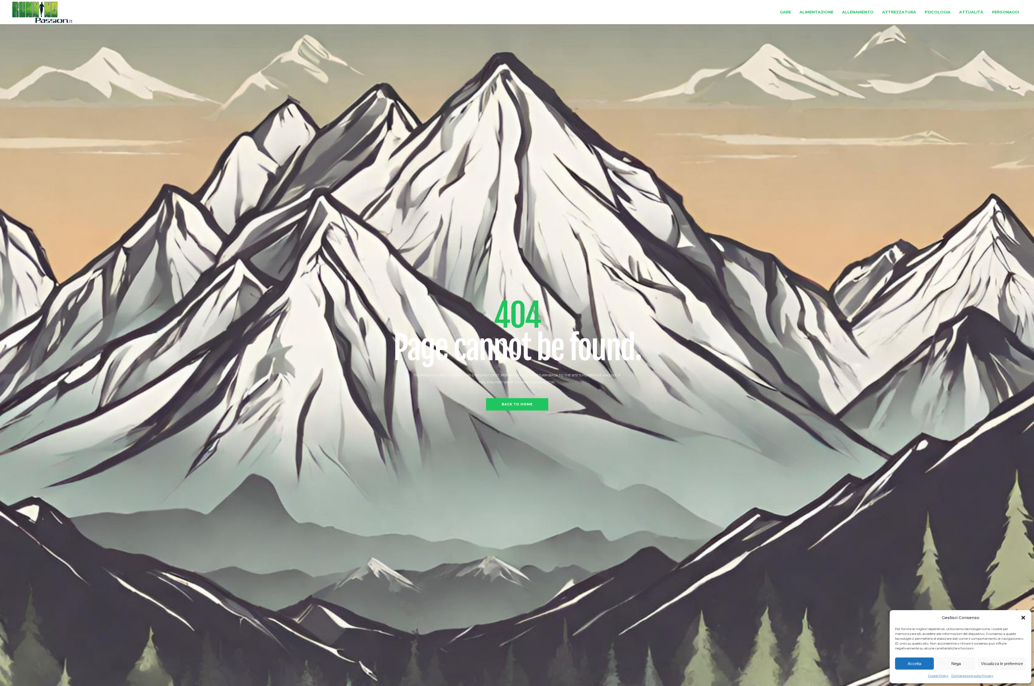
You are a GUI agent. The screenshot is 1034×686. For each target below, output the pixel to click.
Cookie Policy (938, 676)
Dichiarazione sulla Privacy (972, 676)
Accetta (914, 663)
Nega (956, 663)
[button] (1023, 617)
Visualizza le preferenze (1002, 663)
